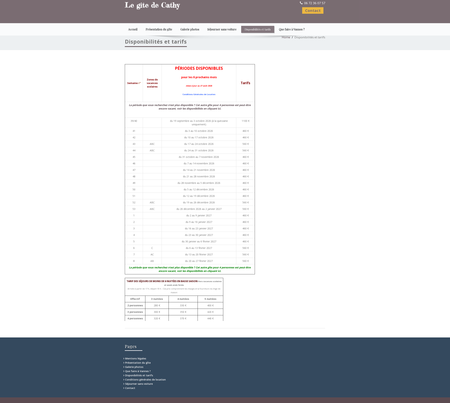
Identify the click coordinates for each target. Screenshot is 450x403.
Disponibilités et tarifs (258, 29)
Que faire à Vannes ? (292, 29)
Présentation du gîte (159, 29)
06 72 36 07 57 (314, 3)
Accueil (132, 29)
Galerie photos (189, 29)
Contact (130, 388)
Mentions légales (135, 358)
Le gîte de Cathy (152, 5)
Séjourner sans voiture (221, 29)
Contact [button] (313, 10)
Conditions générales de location (145, 379)
